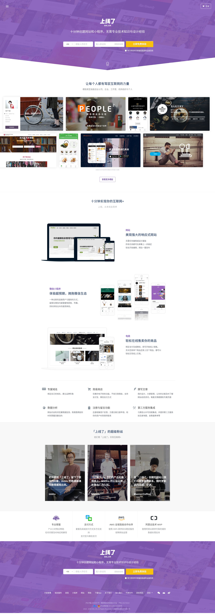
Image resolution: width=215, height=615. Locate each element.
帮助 (89, 593)
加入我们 (118, 593)
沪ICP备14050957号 (93, 603)
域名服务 (58, 593)
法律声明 (150, 50)
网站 (82, 593)
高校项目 (139, 593)
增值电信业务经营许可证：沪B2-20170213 (115, 603)
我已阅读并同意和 (140, 50)
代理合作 (129, 593)
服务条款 (142, 50)
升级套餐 (47, 593)
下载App (98, 593)
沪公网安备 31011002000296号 (111, 606)
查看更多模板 (107, 179)
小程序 (74, 593)
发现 (67, 593)
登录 (207, 6)
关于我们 (108, 593)
